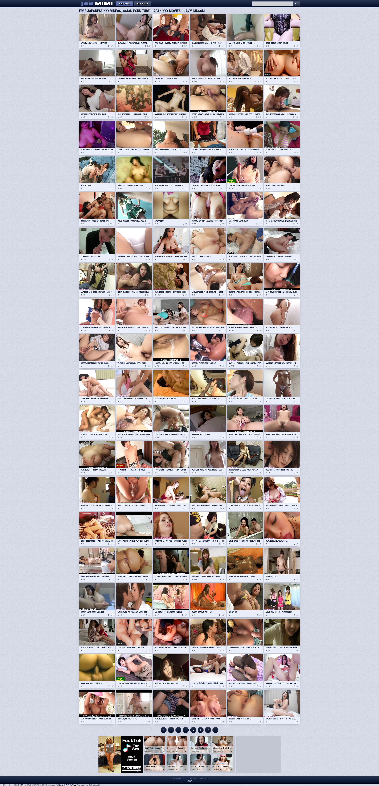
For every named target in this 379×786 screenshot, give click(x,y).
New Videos (142, 4)
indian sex (22, 785)
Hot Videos (124, 4)
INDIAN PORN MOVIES (67, 785)
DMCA (189, 781)
